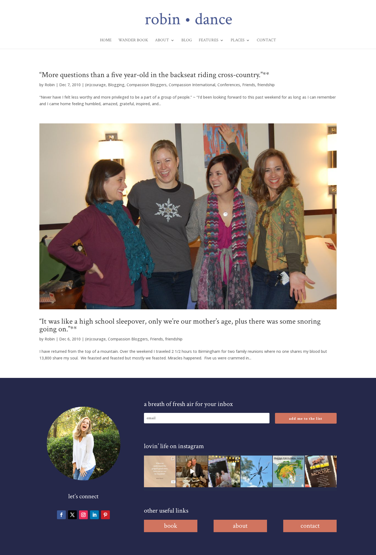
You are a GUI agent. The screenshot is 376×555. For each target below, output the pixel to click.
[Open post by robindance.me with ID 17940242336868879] (288, 471)
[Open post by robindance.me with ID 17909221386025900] (192, 471)
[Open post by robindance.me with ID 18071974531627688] (160, 471)
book (170, 525)
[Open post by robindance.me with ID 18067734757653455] (256, 471)
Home (105, 40)
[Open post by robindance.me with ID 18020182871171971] (321, 471)
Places (237, 40)
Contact (266, 40)
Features (208, 40)
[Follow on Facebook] (61, 514)
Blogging (116, 84)
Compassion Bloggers (147, 84)
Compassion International (192, 84)
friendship (266, 84)
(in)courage (95, 84)
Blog (186, 40)
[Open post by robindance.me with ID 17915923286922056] (224, 471)
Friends (248, 84)
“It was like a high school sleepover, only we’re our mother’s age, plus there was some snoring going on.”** (180, 325)
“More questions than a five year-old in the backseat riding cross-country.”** (154, 75)
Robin (50, 84)
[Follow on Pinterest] (105, 514)
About (162, 40)
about (240, 525)
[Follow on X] (72, 514)
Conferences (228, 84)
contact (310, 525)
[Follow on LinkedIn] (94, 514)
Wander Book (133, 40)
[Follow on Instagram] (83, 514)
